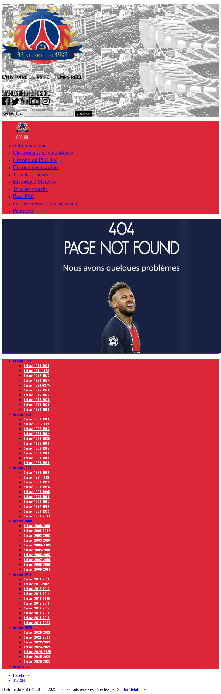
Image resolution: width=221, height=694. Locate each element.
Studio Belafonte (131, 689)
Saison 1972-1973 (37, 375)
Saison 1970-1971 (36, 365)
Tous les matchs (30, 188)
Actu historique (30, 145)
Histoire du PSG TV (35, 159)
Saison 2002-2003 (37, 535)
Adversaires (21, 666)
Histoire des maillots (36, 167)
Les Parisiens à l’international (46, 203)
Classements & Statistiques (43, 152)
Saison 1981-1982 (36, 424)
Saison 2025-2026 (37, 656)
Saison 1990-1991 (36, 472)
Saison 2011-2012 (36, 583)
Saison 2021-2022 (37, 637)
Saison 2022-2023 (37, 642)
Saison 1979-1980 (37, 409)
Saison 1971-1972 (36, 370)
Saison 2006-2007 (37, 554)
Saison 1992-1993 (37, 482)
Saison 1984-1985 (37, 438)
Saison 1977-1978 (37, 399)
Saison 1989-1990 (37, 462)
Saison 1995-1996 (37, 496)
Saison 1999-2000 (37, 516)
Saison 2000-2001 (37, 525)
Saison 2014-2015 (37, 598)
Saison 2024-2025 (37, 651)
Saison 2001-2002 (37, 530)
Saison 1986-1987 (37, 448)
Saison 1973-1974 (37, 380)
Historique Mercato (34, 181)
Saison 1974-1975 (37, 385)
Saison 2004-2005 (37, 545)
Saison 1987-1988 (37, 453)
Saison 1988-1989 (37, 457)
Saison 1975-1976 (37, 390)
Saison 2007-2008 (37, 559)
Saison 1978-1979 (37, 404)
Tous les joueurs (30, 174)
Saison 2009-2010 (37, 569)
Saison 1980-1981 (36, 419)
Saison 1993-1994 (37, 487)
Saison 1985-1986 (37, 443)
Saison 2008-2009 (37, 564)
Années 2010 (22, 574)
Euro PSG (23, 196)
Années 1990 (22, 467)
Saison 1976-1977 (37, 394)
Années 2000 (22, 520)
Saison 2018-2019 (37, 617)
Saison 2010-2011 (36, 579)
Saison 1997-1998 (37, 506)
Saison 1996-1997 (37, 501)
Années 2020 (22, 627)
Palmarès (23, 210)
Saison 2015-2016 (37, 603)
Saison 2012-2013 (37, 588)
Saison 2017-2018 (37, 613)
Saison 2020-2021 (37, 632)
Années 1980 (22, 414)
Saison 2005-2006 (37, 550)
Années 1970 (22, 361)
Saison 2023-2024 (37, 646)
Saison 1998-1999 (37, 511)
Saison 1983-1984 (37, 433)
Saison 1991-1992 (36, 477)
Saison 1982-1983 (37, 428)
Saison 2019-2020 (37, 622)
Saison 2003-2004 (37, 540)
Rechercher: (12, 113)
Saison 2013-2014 (37, 593)
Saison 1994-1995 (37, 491)
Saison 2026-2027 (37, 661)
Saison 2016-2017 (37, 608)
